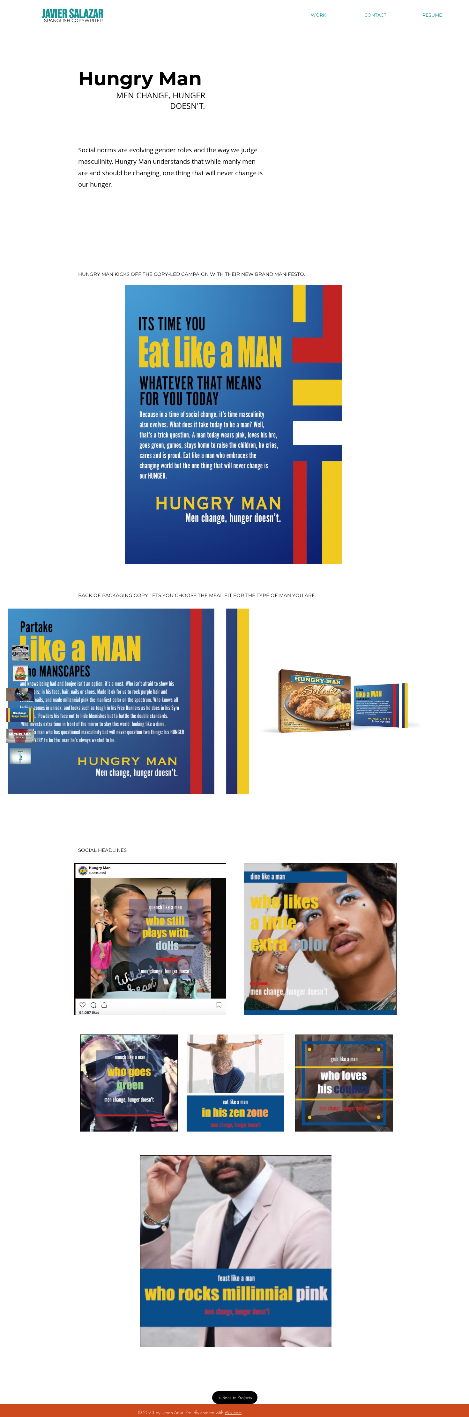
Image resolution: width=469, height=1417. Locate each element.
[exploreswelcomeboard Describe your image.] (20, 653)
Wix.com (233, 1412)
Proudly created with (205, 1412)
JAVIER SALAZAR (72, 14)
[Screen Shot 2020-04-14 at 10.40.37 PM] (20, 756)
